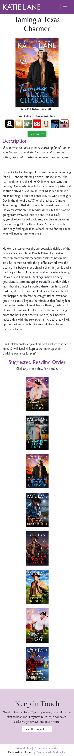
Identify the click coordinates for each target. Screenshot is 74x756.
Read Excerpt (37, 134)
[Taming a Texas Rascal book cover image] (37, 587)
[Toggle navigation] (65, 6)
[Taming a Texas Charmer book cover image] (37, 471)
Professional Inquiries (46, 748)
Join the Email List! (37, 729)
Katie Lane (21, 6)
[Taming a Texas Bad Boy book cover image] (37, 394)
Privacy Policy (23, 748)
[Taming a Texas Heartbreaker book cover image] (37, 510)
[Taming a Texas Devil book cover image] (37, 548)
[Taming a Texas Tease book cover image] (37, 625)
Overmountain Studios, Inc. (51, 752)
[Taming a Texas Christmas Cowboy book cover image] (37, 664)
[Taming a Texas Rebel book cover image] (37, 433)
